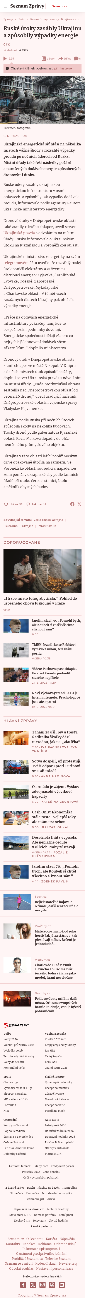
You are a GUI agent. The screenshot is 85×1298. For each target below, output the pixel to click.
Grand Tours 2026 (56, 1068)
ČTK (6, 44)
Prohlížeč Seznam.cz (27, 1259)
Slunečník (16, 1193)
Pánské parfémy (41, 1226)
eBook (51, 58)
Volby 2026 (10, 1039)
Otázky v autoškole (57, 1148)
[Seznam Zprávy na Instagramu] (42, 1285)
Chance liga (11, 1082)
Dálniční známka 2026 (59, 1131)
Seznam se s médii (19, 1263)
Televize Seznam (58, 1259)
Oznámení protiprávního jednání (41, 1253)
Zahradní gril (35, 1199)
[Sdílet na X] (79, 504)
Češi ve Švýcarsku (14, 1142)
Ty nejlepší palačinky (58, 1082)
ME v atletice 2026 (15, 1099)
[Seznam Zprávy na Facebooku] (23, 1285)
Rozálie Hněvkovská (50, 854)
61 (80, 58)
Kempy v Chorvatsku (16, 1125)
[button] (42, 100)
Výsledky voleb (13, 1050)
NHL (6, 1111)
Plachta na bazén (48, 1188)
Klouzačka (32, 1193)
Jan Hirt (50, 1050)
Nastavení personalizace (54, 1268)
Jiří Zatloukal (55, 827)
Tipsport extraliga (15, 1094)
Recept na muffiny (57, 1088)
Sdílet (67, 58)
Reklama (45, 1244)
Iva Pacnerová (55, 747)
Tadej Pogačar (54, 1056)
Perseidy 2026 (31, 1172)
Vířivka (51, 1199)
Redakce (29, 1244)
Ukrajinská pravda (19, 233)
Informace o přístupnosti (41, 1249)
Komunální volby (14, 1068)
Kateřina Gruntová (60, 801)
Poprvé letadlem (14, 1131)
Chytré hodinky (58, 1220)
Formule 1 (9, 1105)
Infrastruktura (47, 526)
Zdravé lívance (54, 1094)
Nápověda (67, 1239)
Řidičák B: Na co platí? (59, 1142)
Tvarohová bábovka (57, 1099)
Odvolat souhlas (21, 1268)
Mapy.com (41, 1166)
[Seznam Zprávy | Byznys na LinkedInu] (62, 1285)
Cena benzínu (51, 1172)
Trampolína (69, 1188)
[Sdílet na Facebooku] (72, 504)
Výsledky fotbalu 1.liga (17, 1088)
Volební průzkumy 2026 (18, 1045)
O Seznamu (34, 1239)
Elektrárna (10, 526)
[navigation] (5, 6)
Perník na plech (55, 1111)
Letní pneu (66, 1215)
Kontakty (13, 1244)
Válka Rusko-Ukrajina (48, 519)
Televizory (39, 1220)
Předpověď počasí (62, 1166)
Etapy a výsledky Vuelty (60, 1045)
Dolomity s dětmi (14, 1154)
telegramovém (16, 263)
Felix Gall (51, 1062)
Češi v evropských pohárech (41, 1177)
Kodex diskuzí (45, 1263)
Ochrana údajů (65, 1244)
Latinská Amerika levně (18, 1148)
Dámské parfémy (45, 1215)
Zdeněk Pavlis (54, 881)
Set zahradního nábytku (56, 1193)
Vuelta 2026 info (55, 1039)
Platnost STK (53, 1154)
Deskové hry (22, 1220)
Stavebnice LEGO (20, 1215)
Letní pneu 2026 (55, 1125)
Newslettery (68, 1263)
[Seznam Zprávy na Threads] (52, 1285)
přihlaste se (63, 68)
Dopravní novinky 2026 (60, 1137)
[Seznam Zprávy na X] (33, 1285)
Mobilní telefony (58, 1209)
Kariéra (51, 1239)
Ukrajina (27, 526)
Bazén (31, 1188)
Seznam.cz (59, 6)
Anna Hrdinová (55, 776)
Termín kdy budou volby (18, 1056)
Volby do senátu (13, 1062)
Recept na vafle (55, 1105)
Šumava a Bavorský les (18, 1137)
